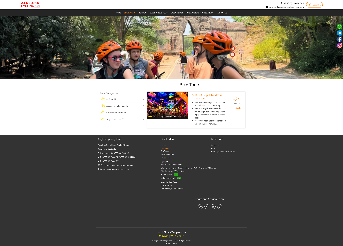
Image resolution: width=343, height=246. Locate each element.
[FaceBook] (206, 206)
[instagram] (213, 206)
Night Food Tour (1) (114, 119)
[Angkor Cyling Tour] (339, 39)
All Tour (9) (110, 99)
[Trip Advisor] (200, 206)
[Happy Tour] (30, 5)
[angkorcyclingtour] (339, 45)
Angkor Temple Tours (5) (116, 105)
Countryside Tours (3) (115, 112)
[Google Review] (219, 206)
